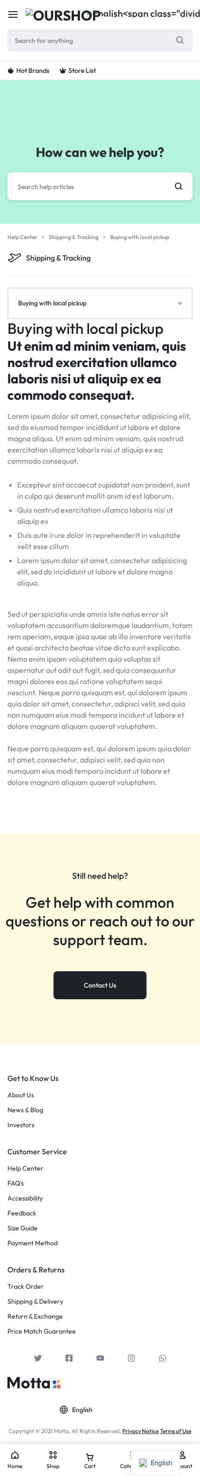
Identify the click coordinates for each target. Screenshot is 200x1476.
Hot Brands (32, 70)
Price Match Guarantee (41, 1331)
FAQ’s (15, 1183)
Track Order (25, 1287)
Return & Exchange (35, 1317)
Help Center (25, 1168)
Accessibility (25, 1198)
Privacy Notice (140, 1430)
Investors (20, 1125)
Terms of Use (175, 1430)
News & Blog (25, 1110)
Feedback (21, 1213)
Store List (82, 70)
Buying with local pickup (85, 328)
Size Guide (22, 1228)
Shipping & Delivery (35, 1302)
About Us (20, 1095)
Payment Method (32, 1243)
